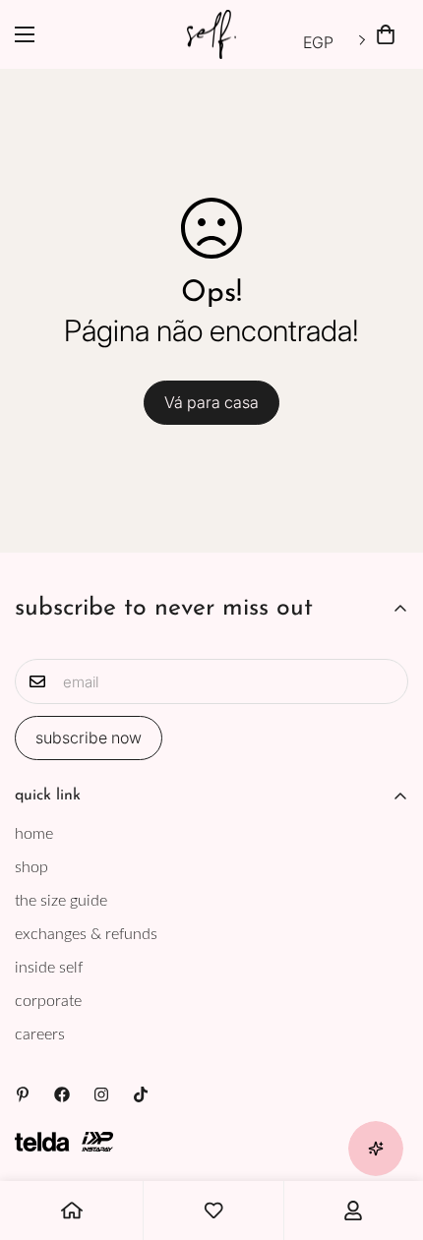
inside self (49, 967)
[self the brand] (211, 34)
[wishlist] (213, 1210)
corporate (48, 1001)
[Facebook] (62, 1094)
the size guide (61, 901)
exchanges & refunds (86, 934)
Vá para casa (211, 402)
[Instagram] (101, 1094)
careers (40, 1034)
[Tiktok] (141, 1094)
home (34, 834)
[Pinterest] (22, 1094)
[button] (385, 34)
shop (31, 867)
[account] (353, 1210)
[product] (72, 1210)
